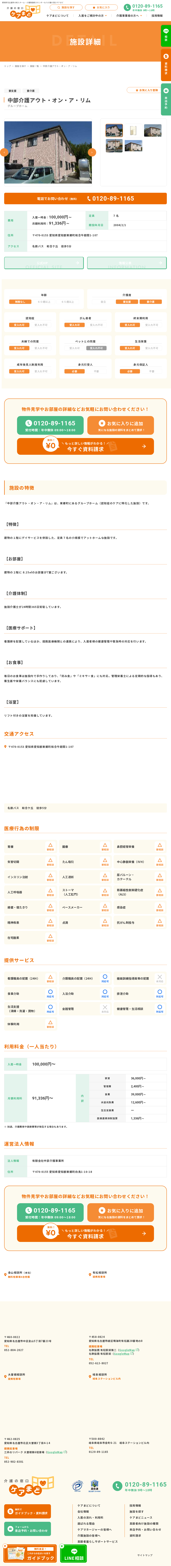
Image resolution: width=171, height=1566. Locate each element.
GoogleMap (127, 1350)
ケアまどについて (89, 1505)
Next (92, 152)
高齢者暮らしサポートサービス (97, 1541)
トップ (7, 66)
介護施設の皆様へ (89, 1535)
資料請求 (135, 1535)
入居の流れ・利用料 (90, 1517)
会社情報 (83, 1511)
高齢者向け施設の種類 (144, 1523)
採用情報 (135, 1505)
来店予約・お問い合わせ (145, 1529)
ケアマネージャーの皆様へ (94, 1529)
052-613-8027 (98, 1361)
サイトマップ (145, 1555)
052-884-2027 (14, 1348)
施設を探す (20, 66)
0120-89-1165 (98, 1450)
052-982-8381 (14, 1459)
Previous (4, 152)
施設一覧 (34, 66)
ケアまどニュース (141, 1517)
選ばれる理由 (86, 1523)
